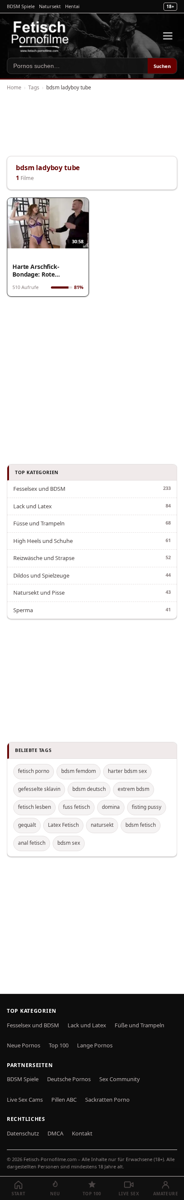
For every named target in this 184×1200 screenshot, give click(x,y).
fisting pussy (146, 807)
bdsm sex (68, 842)
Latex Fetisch (63, 825)
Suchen (162, 66)
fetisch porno (33, 771)
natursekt (102, 825)
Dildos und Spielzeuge (41, 575)
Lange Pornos (95, 1045)
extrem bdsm (133, 789)
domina (111, 807)
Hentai (72, 6)
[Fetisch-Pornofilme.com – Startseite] (40, 36)
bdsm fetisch (140, 825)
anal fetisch (31, 842)
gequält (27, 825)
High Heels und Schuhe (43, 541)
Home (14, 87)
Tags (33, 87)
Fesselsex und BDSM (39, 488)
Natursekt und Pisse (39, 592)
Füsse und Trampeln (39, 523)
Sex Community (119, 1079)
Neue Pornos (23, 1045)
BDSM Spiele (21, 6)
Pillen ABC (64, 1099)
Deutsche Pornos (69, 1079)
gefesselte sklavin (39, 789)
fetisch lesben (34, 807)
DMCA (55, 1133)
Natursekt (50, 6)
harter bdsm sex (127, 771)
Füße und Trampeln (139, 1025)
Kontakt (82, 1133)
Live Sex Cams (25, 1099)
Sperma (23, 610)
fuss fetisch (76, 807)
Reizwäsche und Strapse (43, 558)
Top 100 (58, 1045)
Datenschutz (23, 1133)
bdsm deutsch (89, 789)
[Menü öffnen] (167, 36)
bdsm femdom (78, 771)
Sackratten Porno (107, 1099)
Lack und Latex (32, 506)
